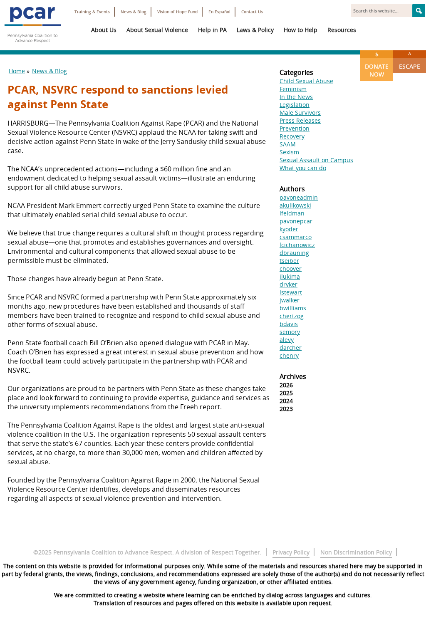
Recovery (292, 136)
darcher (291, 347)
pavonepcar (296, 221)
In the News (296, 97)
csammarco (296, 237)
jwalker (290, 300)
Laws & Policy (255, 30)
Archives (293, 376)
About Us (103, 30)
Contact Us (252, 12)
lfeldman (292, 213)
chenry (289, 355)
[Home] (32, 45)
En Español (219, 12)
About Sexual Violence (157, 30)
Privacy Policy (291, 552)
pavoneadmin (299, 197)
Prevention (295, 128)
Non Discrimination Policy (356, 552)
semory (290, 332)
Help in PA (212, 30)
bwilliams (293, 308)
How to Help (300, 30)
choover (291, 268)
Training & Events (92, 12)
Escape (409, 60)
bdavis (289, 324)
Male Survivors (300, 112)
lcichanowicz (297, 245)
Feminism (293, 89)
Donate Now (377, 64)
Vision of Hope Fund (177, 12)
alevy (287, 340)
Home (17, 71)
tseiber (289, 261)
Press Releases (300, 120)
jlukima (290, 276)
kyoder (289, 229)
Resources (341, 30)
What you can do (303, 168)
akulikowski (295, 205)
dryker (288, 284)
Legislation (295, 105)
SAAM (288, 144)
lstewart (291, 292)
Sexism (289, 152)
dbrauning (294, 253)
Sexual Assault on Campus (316, 160)
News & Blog (133, 12)
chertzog (292, 316)
